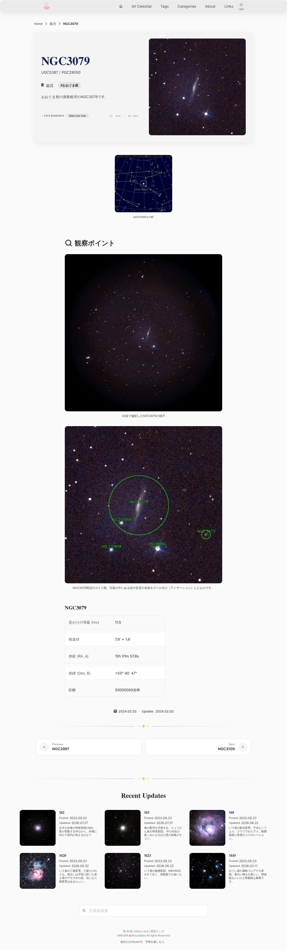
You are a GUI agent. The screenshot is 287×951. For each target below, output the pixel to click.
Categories (187, 6)
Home (38, 24)
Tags (165, 6)
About (210, 6)
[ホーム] (121, 6)
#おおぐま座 (69, 85)
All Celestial (142, 6)
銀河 (53, 24)
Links (228, 6)
